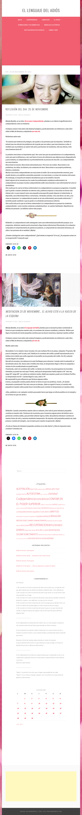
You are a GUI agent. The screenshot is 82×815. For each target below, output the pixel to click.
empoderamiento (25, 511)
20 (60, 708)
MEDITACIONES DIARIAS (25, 520)
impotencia (32, 516)
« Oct (17, 724)
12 (53, 703)
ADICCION (33, 489)
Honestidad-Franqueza (22, 516)
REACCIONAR (25, 525)
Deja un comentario (24, 115)
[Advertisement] (41, 49)
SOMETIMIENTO (30, 534)
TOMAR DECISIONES (57, 535)
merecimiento (40, 520)
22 (25, 713)
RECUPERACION (38, 525)
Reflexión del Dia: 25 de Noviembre (27, 109)
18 (46, 708)
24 (39, 713)
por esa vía (36, 340)
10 (39, 703)
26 (53, 713)
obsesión (49, 521)
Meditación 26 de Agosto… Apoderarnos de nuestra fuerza (33, 556)
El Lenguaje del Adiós (31, 328)
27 (60, 713)
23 (32, 713)
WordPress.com (56, 811)
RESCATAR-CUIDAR (42, 530)
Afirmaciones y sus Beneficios (29, 25)
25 (46, 713)
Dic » (21, 724)
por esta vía (36, 131)
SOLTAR (19, 534)
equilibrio (36, 512)
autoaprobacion (21, 494)
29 (25, 718)
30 (32, 718)
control (54, 504)
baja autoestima (44, 494)
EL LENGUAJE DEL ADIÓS (41, 10)
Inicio (20, 20)
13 (60, 703)
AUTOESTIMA (33, 493)
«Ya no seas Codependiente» (34, 121)
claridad (52, 493)
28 (18, 718)
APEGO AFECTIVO (52, 489)
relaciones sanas (30, 530)
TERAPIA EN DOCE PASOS (44, 534)
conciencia (42, 499)
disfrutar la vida (54, 508)
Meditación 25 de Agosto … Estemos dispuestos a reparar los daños (35, 566)
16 (32, 708)
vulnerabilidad (47, 538)
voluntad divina (34, 538)
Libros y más (53, 30)
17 (39, 708)
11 (46, 703)
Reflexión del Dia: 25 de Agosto (25, 561)
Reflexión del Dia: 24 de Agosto (25, 571)
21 (18, 713)
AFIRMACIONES (41, 489)
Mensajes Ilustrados (52, 25)
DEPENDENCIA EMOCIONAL (33, 508)
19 (53, 708)
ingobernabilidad (42, 516)
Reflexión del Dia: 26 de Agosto (25, 550)
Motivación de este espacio (34, 30)
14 (18, 708)
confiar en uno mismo (45, 504)
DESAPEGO (45, 508)
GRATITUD (54, 511)
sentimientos (54, 529)
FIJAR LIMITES (44, 512)
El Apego (57, 20)
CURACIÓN (22, 508)
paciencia (55, 521)
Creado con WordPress (28, 811)
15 (25, 708)
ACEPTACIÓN (23, 489)
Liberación (46, 20)
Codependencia (31, 20)
